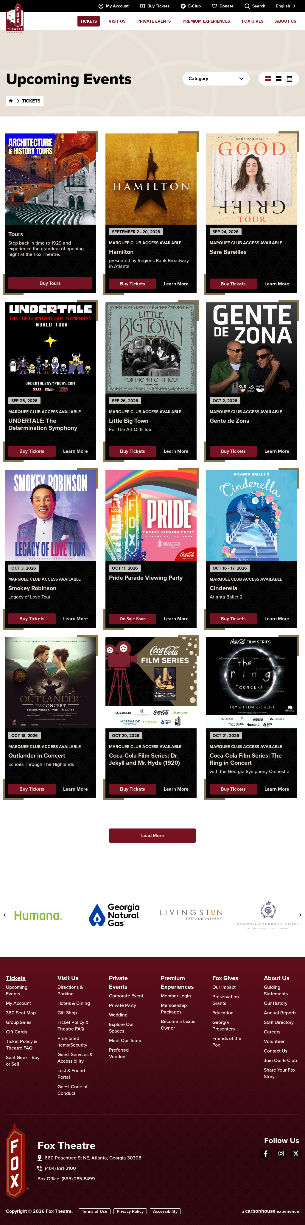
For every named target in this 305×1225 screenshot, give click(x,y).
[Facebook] (266, 1154)
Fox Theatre (15, 17)
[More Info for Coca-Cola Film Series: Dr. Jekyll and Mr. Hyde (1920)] (151, 682)
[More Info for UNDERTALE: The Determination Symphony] (50, 348)
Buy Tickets (158, 6)
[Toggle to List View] (278, 78)
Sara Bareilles (228, 251)
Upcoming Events (16, 990)
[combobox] (285, 6)
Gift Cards (16, 1031)
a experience (270, 1211)
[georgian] (268, 915)
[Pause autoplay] (296, 881)
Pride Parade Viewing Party (146, 577)
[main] (152, 451)
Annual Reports (280, 1012)
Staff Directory (279, 1022)
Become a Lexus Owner (178, 1024)
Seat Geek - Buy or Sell (23, 1060)
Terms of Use (94, 1211)
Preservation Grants (225, 999)
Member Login (176, 995)
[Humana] (37, 915)
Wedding (118, 1014)
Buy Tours (50, 283)
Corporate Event (126, 995)
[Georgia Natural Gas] (114, 915)
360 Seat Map (21, 1012)
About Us (285, 21)
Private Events (154, 21)
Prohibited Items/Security (72, 1041)
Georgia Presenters (223, 1025)
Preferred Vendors (119, 1053)
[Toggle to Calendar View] (289, 78)
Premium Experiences (206, 21)
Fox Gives (252, 21)
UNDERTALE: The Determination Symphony (42, 424)
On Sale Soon (133, 619)
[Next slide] (300, 915)
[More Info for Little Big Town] (151, 348)
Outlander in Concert (36, 755)
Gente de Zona (230, 420)
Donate (227, 6)
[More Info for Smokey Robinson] (50, 515)
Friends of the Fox (226, 1041)
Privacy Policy (130, 1211)
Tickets (88, 21)
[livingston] (191, 915)
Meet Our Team (125, 1040)
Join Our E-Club (280, 1060)
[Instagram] (281, 1154)
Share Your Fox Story (279, 1073)
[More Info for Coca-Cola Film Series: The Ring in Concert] (251, 682)
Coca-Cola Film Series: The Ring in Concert (246, 759)
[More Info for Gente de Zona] (251, 348)
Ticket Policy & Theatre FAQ (21, 1044)
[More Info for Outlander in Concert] (50, 682)
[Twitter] (296, 1154)
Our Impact (224, 987)
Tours (15, 234)
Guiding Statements (276, 990)
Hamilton (121, 251)
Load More (152, 835)
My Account (117, 6)
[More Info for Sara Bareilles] (251, 179)
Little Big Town (129, 420)
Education (223, 1012)
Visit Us (117, 21)
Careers (272, 1031)
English (283, 6)
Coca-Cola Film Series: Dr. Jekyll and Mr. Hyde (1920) (144, 759)
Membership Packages (174, 1008)
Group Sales (18, 1022)
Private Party (122, 1005)
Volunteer (274, 1041)
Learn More (176, 283)
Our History (275, 1003)
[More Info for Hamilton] (151, 179)
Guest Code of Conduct (72, 1089)
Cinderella (223, 588)
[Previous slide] (5, 915)
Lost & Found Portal (71, 1073)
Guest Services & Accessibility (75, 1057)
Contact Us (275, 1050)
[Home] (11, 101)
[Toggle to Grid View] (268, 78)
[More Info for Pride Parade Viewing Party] (151, 515)
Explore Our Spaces (121, 1027)
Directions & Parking (70, 990)
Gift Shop (67, 1012)
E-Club (194, 6)
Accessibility (165, 1211)
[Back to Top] (294, 1205)
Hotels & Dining (73, 1003)
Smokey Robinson (32, 588)
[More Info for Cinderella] (251, 515)
